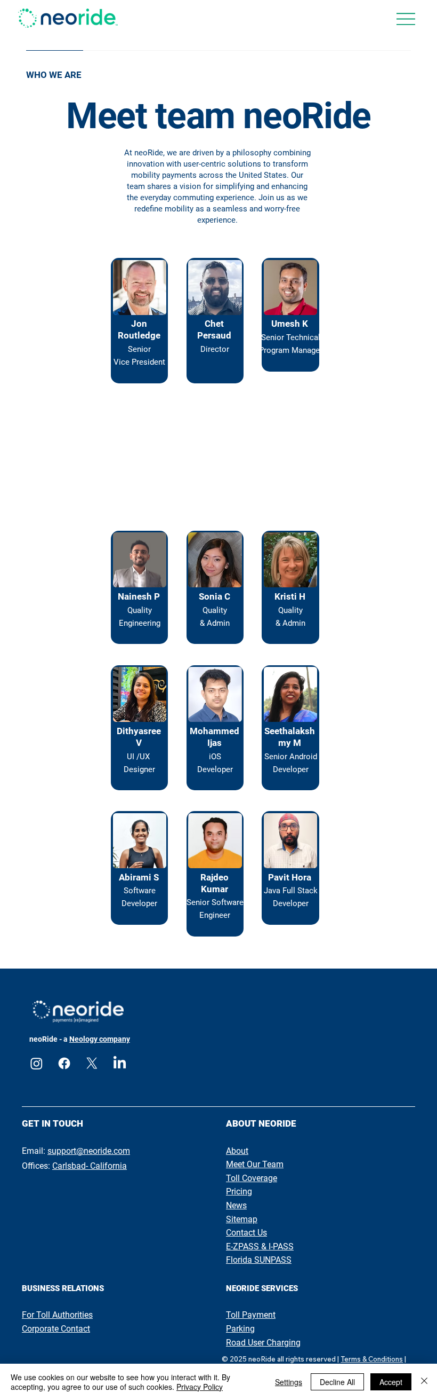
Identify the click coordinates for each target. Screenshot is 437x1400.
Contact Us (246, 1233)
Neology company (99, 1039)
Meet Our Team (255, 1164)
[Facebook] (64, 1063)
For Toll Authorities (57, 1315)
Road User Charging (263, 1343)
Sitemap (241, 1219)
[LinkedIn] (119, 1063)
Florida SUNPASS (259, 1260)
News (236, 1205)
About (237, 1151)
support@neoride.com (88, 1151)
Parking (240, 1329)
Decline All (337, 1382)
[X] (92, 1063)
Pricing (239, 1191)
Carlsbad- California (89, 1166)
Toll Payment (251, 1315)
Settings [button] (288, 1382)
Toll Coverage (251, 1178)
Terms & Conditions (372, 1359)
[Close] (424, 1381)
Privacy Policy (199, 1386)
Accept (390, 1382)
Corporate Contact (56, 1329)
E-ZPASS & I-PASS (260, 1246)
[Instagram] (36, 1063)
